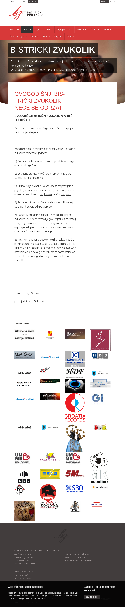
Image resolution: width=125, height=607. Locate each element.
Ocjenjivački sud (64, 29)
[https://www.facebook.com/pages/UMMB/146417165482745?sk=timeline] (24, 458)
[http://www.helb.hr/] (50, 473)
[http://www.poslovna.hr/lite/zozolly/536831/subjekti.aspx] (50, 505)
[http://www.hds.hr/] (100, 356)
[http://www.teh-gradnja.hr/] (24, 489)
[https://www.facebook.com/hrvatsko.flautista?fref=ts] (75, 372)
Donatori (71, 36)
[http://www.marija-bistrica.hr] (100, 373)
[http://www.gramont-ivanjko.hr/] (100, 505)
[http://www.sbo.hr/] (75, 488)
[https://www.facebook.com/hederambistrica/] (24, 511)
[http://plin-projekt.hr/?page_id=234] (75, 386)
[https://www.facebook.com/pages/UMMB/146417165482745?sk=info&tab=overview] (75, 458)
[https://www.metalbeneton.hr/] (50, 370)
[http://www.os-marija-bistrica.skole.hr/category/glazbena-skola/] (24, 334)
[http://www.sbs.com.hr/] (24, 476)
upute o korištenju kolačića (35, 598)
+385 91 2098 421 (25, 578)
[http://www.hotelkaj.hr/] (24, 399)
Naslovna (14, 29)
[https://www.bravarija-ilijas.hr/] (100, 340)
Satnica (107, 29)
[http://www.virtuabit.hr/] (24, 427)
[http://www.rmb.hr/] (100, 427)
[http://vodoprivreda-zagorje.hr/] (100, 383)
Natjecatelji (82, 29)
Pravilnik (48, 29)
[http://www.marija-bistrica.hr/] (50, 427)
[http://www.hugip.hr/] (75, 334)
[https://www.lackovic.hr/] (100, 460)
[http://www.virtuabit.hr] (24, 373)
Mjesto (46, 36)
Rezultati (35, 36)
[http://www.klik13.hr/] (50, 396)
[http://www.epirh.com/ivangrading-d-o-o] (50, 456)
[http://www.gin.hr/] (100, 399)
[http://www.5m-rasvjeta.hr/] (75, 473)
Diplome (95, 29)
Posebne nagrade (18, 36)
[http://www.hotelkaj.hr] (50, 357)
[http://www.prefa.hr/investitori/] (50, 492)
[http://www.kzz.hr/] (50, 335)
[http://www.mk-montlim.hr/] (100, 476)
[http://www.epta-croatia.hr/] (24, 355)
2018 (31, 1)
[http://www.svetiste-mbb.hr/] (75, 437)
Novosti (27, 29)
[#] (50, 381)
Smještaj (58, 36)
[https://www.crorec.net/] (75, 407)
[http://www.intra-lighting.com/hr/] (100, 487)
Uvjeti (37, 29)
